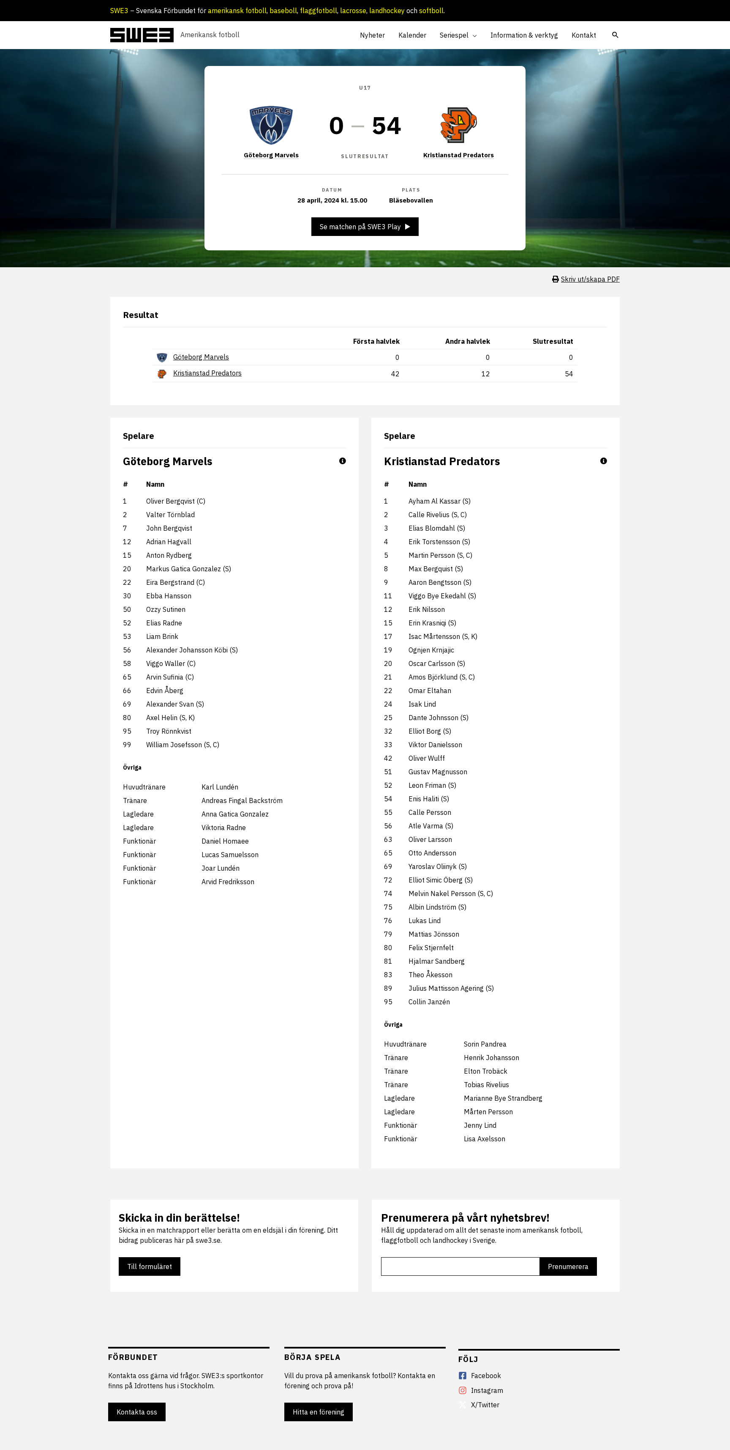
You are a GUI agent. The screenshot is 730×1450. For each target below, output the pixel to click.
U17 (365, 88)
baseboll (283, 10)
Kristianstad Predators (458, 155)
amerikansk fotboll (237, 10)
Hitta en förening (318, 1412)
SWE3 (119, 10)
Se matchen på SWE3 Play (360, 226)
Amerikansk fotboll (210, 34)
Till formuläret (149, 1266)
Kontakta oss (137, 1412)
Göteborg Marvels (271, 155)
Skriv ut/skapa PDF (590, 279)
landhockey (387, 10)
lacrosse (353, 10)
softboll (431, 10)
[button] (473, 35)
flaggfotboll (318, 10)
